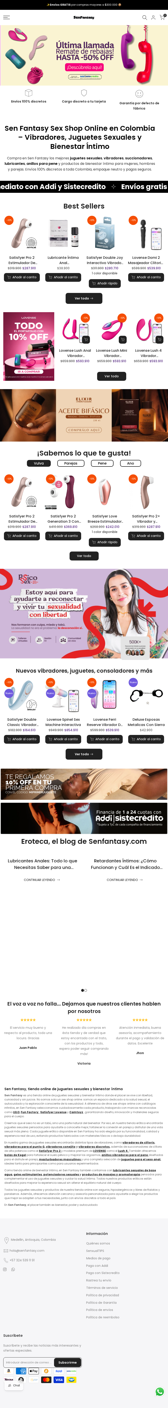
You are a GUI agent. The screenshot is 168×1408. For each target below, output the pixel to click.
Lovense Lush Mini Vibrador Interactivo (111, 353)
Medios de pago (98, 1258)
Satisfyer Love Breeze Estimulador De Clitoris (105, 519)
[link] (84, 55)
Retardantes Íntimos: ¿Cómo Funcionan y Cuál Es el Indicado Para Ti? (125, 867)
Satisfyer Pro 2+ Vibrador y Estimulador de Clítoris (146, 519)
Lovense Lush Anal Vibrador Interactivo (75, 353)
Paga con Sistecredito (103, 1273)
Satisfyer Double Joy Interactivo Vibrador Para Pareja (104, 260)
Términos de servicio (102, 1288)
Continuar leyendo (39, 880)
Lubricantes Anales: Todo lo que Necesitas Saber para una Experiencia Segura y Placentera (42, 867)
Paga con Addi (97, 1266)
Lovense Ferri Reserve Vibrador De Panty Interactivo (105, 722)
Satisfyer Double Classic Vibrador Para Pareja (22, 722)
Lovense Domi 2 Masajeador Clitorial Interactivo (146, 260)
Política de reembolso (102, 1317)
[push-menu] (6, 17)
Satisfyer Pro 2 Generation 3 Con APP (63, 519)
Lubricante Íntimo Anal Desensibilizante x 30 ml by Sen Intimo (63, 260)
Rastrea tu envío (98, 1280)
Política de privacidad (102, 1295)
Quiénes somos (98, 1243)
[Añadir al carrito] (86, 340)
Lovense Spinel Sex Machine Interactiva (63, 722)
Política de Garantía (101, 1302)
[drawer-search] (144, 17)
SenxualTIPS (95, 1251)
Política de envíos (99, 1310)
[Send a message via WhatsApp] (160, 1392)
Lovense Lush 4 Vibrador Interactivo (148, 353)
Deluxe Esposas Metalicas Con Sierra (146, 722)
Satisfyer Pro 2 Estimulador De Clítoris (22, 260)
